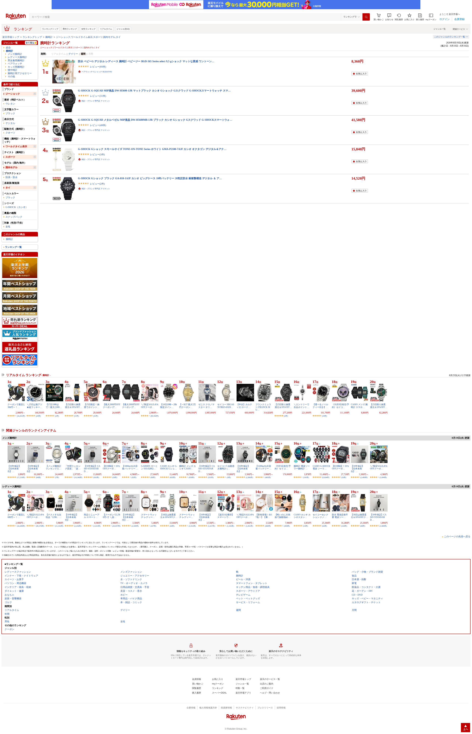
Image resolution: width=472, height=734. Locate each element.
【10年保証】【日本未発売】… (14, 469)
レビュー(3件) (97, 154)
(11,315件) (59, 526)
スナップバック (14, 216)
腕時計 (49, 37)
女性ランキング (88, 29)
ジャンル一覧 (439, 29)
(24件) (38, 416)
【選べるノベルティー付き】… (320, 405)
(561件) (96, 477)
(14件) (305, 526)
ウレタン (10, 103)
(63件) (324, 526)
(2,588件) (135, 526)
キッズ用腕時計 (16, 67)
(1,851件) (249, 526)
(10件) (114, 477)
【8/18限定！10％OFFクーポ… (111, 467)
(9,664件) (325, 477)
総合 (8, 47)
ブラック (10, 113)
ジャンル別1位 (123, 29)
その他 (11, 76)
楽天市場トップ (10, 37)
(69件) (362, 526)
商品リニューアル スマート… (91, 516)
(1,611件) (96, 526)
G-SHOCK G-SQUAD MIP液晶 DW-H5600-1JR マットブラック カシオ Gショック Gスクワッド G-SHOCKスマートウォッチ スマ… (154, 90)
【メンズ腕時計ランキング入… (53, 467)
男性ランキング (70, 29)
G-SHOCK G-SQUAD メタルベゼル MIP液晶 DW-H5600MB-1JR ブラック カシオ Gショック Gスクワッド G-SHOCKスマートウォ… (155, 119)
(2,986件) (249, 477)
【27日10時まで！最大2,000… (54, 405)
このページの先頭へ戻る (457, 536)
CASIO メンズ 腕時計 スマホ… (359, 405)
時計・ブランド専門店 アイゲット (96, 101)
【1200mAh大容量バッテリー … (264, 467)
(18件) (324, 416)
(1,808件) (383, 526)
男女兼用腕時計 (16, 60)
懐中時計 (12, 70)
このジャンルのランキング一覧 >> (451, 37)
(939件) (191, 477)
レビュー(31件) (98, 96)
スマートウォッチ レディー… (149, 516)
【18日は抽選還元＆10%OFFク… (168, 516)
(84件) (38, 477)
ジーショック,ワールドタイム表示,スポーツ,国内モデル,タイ (88, 37)
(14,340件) (78, 477)
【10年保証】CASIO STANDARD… (92, 469)
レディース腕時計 (17, 57)
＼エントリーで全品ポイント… (301, 405)
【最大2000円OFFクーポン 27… (111, 405)
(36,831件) (21, 416)
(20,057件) (116, 526)
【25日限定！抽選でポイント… (91, 405)
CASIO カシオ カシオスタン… (302, 516)
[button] (389, 17)
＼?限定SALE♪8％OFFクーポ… (150, 405)
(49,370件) (40, 526)
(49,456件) (154, 416)
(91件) (133, 477)
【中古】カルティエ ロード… (244, 405)
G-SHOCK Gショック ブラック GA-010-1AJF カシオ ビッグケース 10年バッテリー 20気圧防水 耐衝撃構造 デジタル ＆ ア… (150, 178)
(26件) (172, 526)
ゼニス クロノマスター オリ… (206, 405)
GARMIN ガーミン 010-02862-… (149, 467)
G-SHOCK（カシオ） (17, 207)
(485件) (268, 477)
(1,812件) (192, 526)
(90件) (152, 477)
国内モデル (12, 167)
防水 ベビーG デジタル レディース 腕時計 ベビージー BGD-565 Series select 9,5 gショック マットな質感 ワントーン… (146, 61)
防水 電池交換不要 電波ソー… (340, 516)
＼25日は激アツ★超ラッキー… (34, 405)
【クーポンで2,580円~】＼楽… (111, 516)
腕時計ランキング (55, 43)
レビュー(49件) (98, 125)
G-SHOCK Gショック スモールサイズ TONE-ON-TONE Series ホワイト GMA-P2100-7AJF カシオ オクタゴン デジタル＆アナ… (152, 149)
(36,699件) (21, 526)
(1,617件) (211, 526)
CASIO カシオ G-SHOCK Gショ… (168, 467)
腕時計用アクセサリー (20, 73)
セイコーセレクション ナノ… (320, 516)
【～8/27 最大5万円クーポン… (187, 405)
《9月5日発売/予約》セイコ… (283, 467)
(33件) (343, 477)
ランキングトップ (50, 29)
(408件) (268, 526)
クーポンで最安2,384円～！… (16, 405)
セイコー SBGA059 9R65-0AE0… (225, 405)
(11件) (76, 416)
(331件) (211, 477)
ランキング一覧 (13, 247)
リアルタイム (106, 29)
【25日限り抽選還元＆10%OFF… (73, 405)
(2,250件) (77, 526)
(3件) (229, 477)
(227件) (153, 526)
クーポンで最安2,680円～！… (16, 516)
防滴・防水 (12, 177)
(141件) (306, 477)
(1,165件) (230, 526)
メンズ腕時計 (15, 54)
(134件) (344, 526)
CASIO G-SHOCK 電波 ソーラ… (321, 467)
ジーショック (13, 93)
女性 (8, 226)
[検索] (366, 17)
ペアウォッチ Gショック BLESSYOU (97, 72)
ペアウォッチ (15, 63)
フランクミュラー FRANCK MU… (263, 407)
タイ (8, 187)
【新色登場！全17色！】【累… (264, 516)
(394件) (287, 526)
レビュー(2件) (97, 183)
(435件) (172, 477)
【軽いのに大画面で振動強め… (282, 516)
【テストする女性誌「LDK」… (53, 516)
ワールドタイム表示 (16, 146)
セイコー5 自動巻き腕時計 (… (226, 467)
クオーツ (10, 132)
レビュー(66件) (98, 66)
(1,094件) (383, 477)
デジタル (10, 123)
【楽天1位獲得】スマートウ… (225, 516)
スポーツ (10, 156)
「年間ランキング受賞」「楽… (72, 467)
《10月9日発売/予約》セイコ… (340, 405)
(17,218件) (21, 477)
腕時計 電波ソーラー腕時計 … (302, 467)
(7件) (57, 477)
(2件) (57, 416)
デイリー (73, 53)
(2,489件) (363, 477)
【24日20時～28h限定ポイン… (168, 405)
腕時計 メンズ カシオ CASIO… (187, 467)
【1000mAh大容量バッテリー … (130, 467)
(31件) (95, 416)
